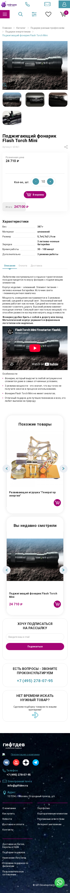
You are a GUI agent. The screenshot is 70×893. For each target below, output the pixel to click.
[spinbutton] (43, 181)
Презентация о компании (25, 754)
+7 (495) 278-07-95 (35, 681)
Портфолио (43, 808)
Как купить (8, 813)
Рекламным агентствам (50, 819)
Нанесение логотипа (14, 857)
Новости (7, 819)
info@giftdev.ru (17, 785)
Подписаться (35, 646)
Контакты (7, 829)
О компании (9, 808)
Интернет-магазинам (49, 824)
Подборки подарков (13, 852)
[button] (50, 181)
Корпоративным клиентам (52, 813)
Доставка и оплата (13, 824)
